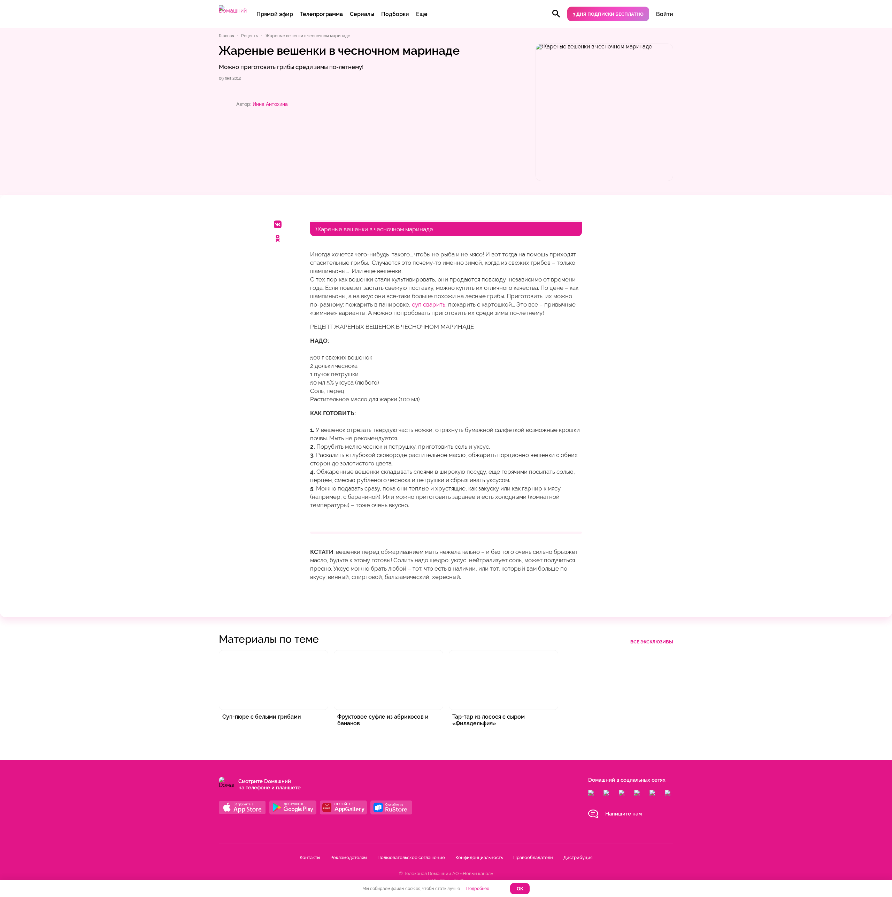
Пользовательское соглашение (411, 857)
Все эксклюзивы (651, 641)
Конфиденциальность (479, 857)
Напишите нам (623, 814)
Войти (664, 14)
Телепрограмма (321, 14)
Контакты (310, 857)
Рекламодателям (348, 857)
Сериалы (362, 14)
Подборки (395, 14)
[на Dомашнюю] (233, 10)
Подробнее (477, 889)
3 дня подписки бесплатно (608, 14)
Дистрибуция (577, 857)
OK (520, 888)
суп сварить (428, 304)
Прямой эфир (274, 14)
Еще (422, 14)
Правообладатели (533, 857)
